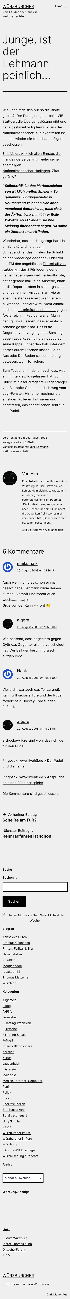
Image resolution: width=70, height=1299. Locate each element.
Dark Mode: (54, 1294)
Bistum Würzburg (15, 1238)
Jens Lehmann (39, 446)
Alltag (7, 1006)
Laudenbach (11, 1063)
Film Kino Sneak (14, 1034)
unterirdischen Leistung (37, 310)
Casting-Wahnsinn (18, 1023)
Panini (7, 1086)
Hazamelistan (12, 954)
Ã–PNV (7, 1011)
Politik (7, 1092)
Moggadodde (12, 966)
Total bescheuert (15, 1115)
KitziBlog (9, 960)
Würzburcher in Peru (17, 1138)
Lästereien (10, 1069)
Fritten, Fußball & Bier (18, 948)
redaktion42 (11, 971)
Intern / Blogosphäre (17, 1046)
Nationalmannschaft (15, 451)
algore (23, 620)
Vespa (7, 1127)
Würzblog (9, 983)
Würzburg (10, 1144)
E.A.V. (7, 1255)
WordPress (41, 1284)
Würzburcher (18, 6)
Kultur (7, 1058)
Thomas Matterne (15, 977)
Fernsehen (10, 1017)
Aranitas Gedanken (16, 943)
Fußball (29, 442)
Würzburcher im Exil (17, 1133)
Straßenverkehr (14, 1109)
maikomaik (27, 563)
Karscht (8, 1052)
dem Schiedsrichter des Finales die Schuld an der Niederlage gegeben (33, 252)
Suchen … (10, 877)
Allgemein (9, 1000)
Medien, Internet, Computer (22, 1081)
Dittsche (11, 1029)
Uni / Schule (11, 1121)
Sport (7, 1098)
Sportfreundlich (14, 1104)
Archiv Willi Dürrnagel (20, 1150)
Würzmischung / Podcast (20, 1156)
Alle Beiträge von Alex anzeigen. (43, 529)
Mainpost (9, 1075)
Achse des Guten (15, 937)
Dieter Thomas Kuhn (17, 1244)
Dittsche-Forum (14, 1249)
